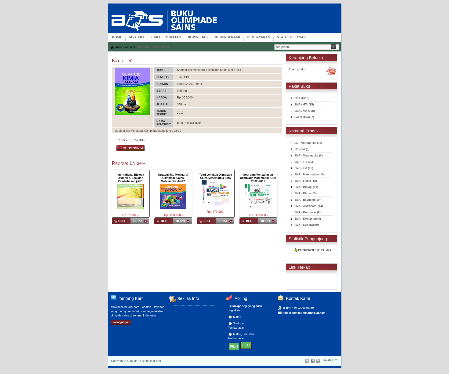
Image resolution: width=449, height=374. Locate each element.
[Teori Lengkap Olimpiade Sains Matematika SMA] (215, 193)
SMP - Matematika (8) (308, 155)
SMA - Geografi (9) (306, 225)
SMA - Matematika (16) (309, 174)
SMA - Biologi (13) (306, 187)
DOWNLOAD (198, 37)
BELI (121, 221)
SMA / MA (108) (304, 111)
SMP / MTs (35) (304, 104)
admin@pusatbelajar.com (309, 313)
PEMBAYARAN (258, 37)
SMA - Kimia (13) (305, 193)
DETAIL (138, 221)
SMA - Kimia (160, 46)
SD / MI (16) (301, 98)
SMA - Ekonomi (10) (307, 199)
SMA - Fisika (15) (305, 180)
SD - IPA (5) (301, 149)
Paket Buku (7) (304, 117)
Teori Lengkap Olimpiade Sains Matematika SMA (215, 176)
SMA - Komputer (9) (307, 212)
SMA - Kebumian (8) (307, 218)
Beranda (143, 46)
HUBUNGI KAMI (227, 37)
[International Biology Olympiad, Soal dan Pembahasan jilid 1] (130, 196)
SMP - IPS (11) (303, 161)
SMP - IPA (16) (303, 168)
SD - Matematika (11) (308, 143)
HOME (117, 37)
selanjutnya (121, 322)
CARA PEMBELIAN (166, 37)
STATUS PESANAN (291, 37)
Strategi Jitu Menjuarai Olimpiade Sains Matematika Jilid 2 (173, 178)
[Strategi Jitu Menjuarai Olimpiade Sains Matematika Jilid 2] (173, 196)
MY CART (136, 37)
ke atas (328, 360)
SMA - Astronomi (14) (308, 206)
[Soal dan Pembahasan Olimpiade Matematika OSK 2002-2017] (258, 196)
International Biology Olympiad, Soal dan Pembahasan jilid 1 (130, 178)
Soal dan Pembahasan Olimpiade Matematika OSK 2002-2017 (258, 178)
